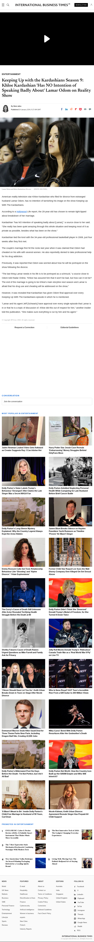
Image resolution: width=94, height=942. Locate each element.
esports (22, 917)
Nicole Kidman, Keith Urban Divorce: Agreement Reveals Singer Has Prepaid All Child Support (68, 814)
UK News (5, 890)
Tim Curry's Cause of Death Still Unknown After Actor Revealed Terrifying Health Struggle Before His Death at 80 (21, 612)
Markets (5, 894)
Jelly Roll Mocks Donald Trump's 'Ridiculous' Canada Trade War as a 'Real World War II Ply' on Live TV (70, 652)
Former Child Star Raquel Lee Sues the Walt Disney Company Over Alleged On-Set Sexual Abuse (70, 571)
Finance (23, 902)
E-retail (22, 886)
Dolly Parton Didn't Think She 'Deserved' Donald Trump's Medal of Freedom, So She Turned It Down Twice (68, 612)
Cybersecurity (25, 906)
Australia (59, 886)
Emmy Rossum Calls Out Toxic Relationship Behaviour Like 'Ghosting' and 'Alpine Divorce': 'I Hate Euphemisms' (22, 571)
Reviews (5, 925)
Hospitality (23, 890)
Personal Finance (8, 906)
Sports (4, 921)
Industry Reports (26, 929)
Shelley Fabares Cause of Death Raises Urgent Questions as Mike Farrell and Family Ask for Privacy (22, 652)
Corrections (42, 906)
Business (5, 898)
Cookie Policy (43, 902)
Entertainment (7, 913)
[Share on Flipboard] (76, 109)
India (57, 890)
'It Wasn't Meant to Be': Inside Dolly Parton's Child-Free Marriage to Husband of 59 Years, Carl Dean (22, 814)
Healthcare (24, 894)
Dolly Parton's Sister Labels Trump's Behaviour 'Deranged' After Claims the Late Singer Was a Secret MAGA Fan (22, 491)
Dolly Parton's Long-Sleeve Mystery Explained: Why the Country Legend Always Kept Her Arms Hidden (22, 531)
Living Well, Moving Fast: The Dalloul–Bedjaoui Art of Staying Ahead (64, 861)
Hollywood (22, 211)
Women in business (27, 913)
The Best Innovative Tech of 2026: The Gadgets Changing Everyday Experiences (65, 833)
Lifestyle (5, 917)
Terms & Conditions (45, 894)
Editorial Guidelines (70, 327)
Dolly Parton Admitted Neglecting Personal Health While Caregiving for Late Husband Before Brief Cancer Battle (68, 491)
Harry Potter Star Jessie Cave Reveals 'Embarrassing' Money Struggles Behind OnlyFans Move (67, 450)
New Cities (24, 921)
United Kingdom (61, 898)
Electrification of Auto (27, 898)
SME (3, 902)
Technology (6, 910)
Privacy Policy (43, 898)
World (4, 886)
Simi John (17, 106)
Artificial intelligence (27, 910)
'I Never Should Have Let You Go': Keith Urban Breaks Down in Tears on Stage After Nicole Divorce (23, 693)
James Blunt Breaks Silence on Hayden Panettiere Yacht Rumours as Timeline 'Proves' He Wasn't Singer (67, 531)
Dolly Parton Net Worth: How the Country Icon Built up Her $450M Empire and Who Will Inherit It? (70, 774)
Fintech (22, 925)
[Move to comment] (90, 109)
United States (61, 902)
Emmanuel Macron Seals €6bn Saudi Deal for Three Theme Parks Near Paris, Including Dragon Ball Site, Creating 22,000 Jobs (23, 733)
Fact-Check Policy (44, 913)
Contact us (42, 890)
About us (41, 886)
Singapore (59, 894)
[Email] (85, 109)
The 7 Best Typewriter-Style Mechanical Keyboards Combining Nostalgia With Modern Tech (19, 847)
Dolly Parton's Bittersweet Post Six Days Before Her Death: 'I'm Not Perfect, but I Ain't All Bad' (22, 774)
